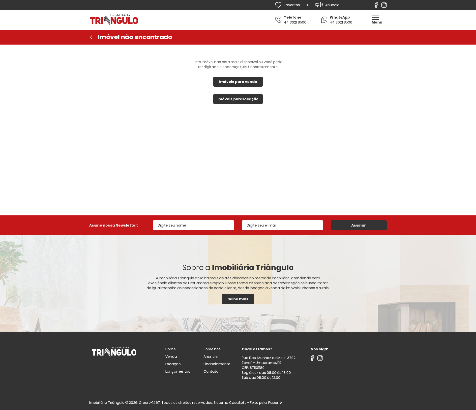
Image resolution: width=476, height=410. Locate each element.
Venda (171, 356)
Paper (274, 402)
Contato (211, 371)
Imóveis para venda (238, 81)
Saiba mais (238, 299)
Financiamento (217, 363)
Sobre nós (212, 349)
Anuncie (211, 356)
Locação (173, 363)
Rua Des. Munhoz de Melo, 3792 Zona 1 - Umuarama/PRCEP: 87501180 (269, 362)
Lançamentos (177, 371)
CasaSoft (237, 402)
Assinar (358, 225)
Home (170, 349)
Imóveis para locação (238, 99)
